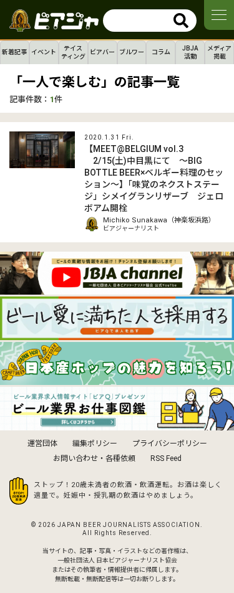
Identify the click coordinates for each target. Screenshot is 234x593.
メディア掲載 (219, 52)
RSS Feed (166, 458)
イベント (43, 52)
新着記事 (14, 52)
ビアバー (102, 52)
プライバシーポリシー (169, 443)
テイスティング (73, 52)
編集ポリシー (94, 443)
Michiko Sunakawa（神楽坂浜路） (159, 220)
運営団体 (42, 443)
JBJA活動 (190, 52)
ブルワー (131, 52)
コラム (161, 52)
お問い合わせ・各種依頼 (94, 458)
